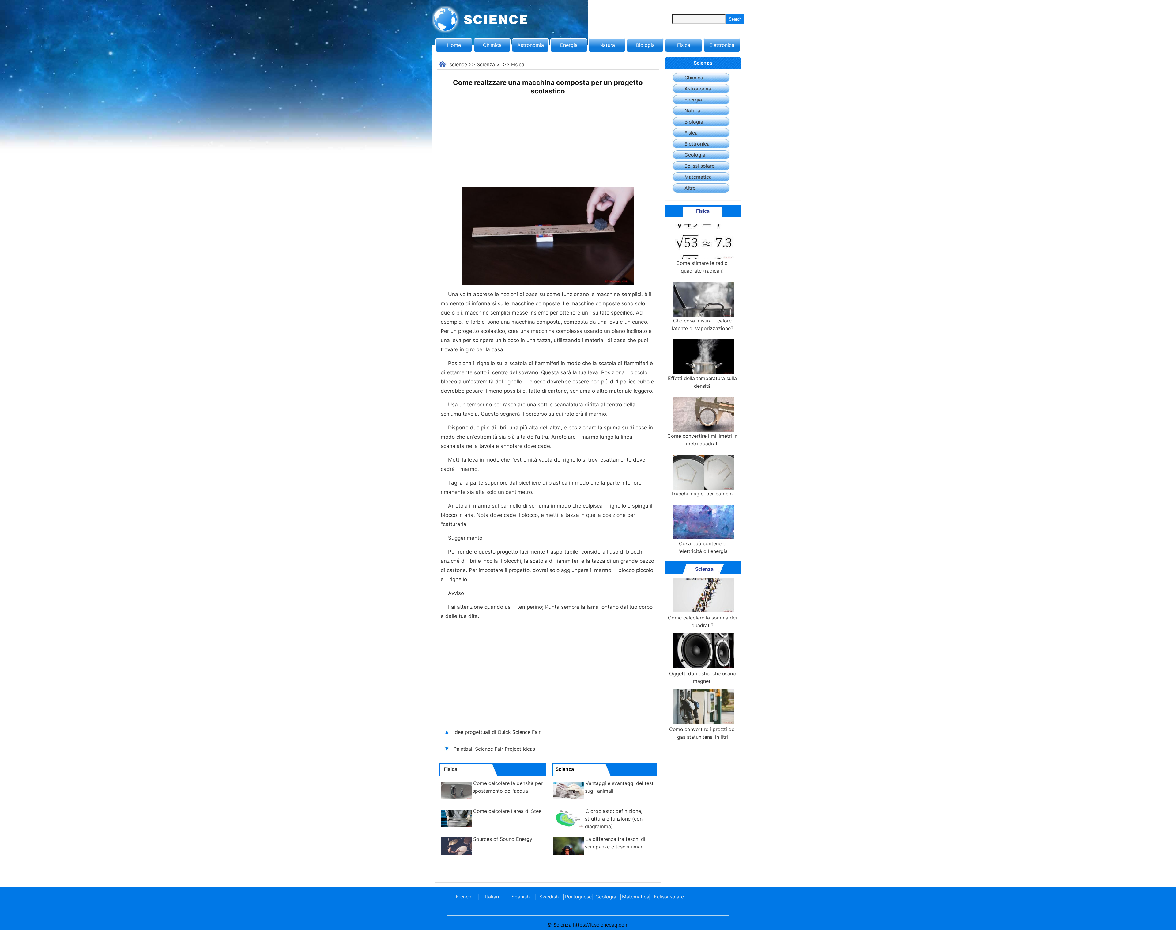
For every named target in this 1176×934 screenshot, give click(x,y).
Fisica (683, 45)
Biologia (645, 45)
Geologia (694, 155)
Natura (607, 45)
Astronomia (530, 45)
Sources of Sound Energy (502, 839)
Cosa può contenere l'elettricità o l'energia (702, 547)
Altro (690, 188)
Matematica (698, 177)
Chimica (492, 45)
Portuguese (577, 897)
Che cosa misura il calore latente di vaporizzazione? (702, 324)
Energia (569, 45)
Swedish (549, 897)
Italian (492, 897)
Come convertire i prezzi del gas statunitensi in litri (702, 733)
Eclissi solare (699, 166)
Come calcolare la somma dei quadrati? (702, 621)
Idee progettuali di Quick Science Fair (498, 732)
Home (454, 45)
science (458, 64)
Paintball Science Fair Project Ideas (494, 749)
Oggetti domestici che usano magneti (702, 677)
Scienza (486, 64)
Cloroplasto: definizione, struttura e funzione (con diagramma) (614, 818)
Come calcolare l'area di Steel (508, 811)
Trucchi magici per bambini (702, 493)
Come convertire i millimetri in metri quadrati (702, 440)
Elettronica (721, 45)
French (463, 897)
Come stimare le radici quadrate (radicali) (702, 267)
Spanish (520, 897)
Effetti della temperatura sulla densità (702, 382)
